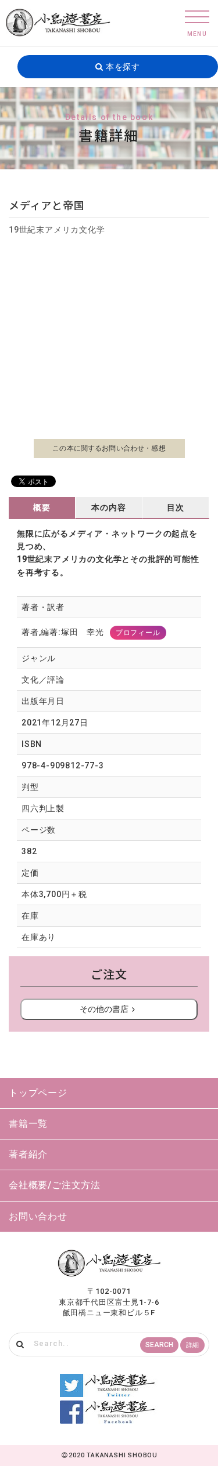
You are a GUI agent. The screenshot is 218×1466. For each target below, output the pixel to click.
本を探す (121, 66)
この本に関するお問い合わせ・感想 (109, 448)
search (159, 1345)
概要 (42, 507)
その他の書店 (104, 1009)
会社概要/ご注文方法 (55, 1185)
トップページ (38, 1092)
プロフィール (138, 633)
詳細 (192, 1345)
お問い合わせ (38, 1216)
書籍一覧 (28, 1123)
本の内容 (108, 507)
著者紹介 (28, 1154)
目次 (175, 507)
